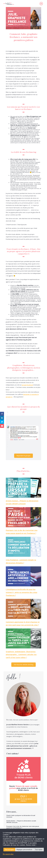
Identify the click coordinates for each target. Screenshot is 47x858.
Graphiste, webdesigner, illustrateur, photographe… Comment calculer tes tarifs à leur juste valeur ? (21, 655)
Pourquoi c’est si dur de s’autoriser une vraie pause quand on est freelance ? (21, 531)
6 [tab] (7, 424)
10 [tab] (7, 433)
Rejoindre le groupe (23, 456)
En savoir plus (8, 854)
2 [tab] (7, 414)
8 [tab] (7, 428)
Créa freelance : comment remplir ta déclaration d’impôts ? (21, 561)
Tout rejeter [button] (38, 849)
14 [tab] (7, 442)
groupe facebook (27, 385)
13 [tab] (7, 440)
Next (37, 433)
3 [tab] (7, 417)
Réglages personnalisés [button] (24, 849)
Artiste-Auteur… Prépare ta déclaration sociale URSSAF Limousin (22, 502)
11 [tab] (7, 435)
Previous (10, 433)
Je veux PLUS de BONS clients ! (23, 798)
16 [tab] (7, 447)
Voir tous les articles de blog (23, 664)
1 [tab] (7, 412)
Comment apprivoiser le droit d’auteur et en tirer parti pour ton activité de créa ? (23, 623)
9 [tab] (7, 430)
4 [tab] (7, 419)
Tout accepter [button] (9, 849)
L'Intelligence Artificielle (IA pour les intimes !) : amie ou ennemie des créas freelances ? (21, 592)
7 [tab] (7, 426)
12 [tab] (7, 437)
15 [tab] (7, 444)
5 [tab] (7, 421)
